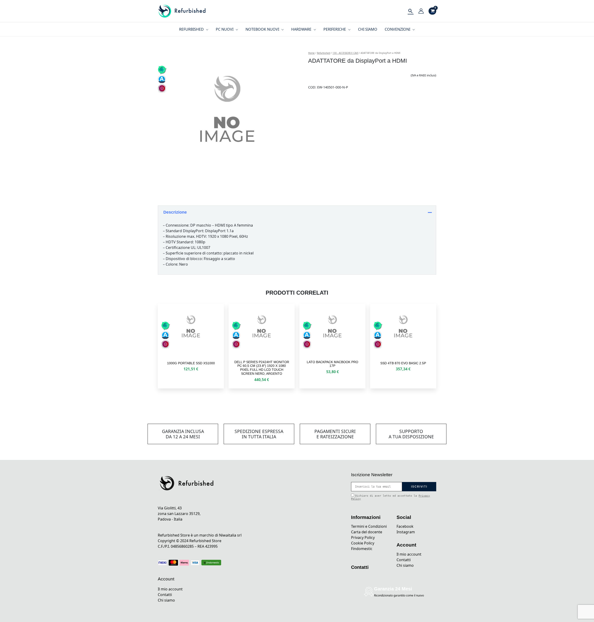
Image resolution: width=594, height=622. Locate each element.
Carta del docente (366, 531)
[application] (206, 29)
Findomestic (361, 548)
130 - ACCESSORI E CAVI (345, 53)
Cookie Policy (362, 543)
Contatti (165, 594)
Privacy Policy (363, 537)
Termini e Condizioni (369, 526)
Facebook (405, 526)
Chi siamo (166, 600)
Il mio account (170, 589)
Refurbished (323, 53)
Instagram (406, 531)
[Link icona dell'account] (421, 11)
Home (311, 53)
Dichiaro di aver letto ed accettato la (390, 497)
